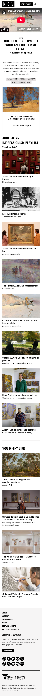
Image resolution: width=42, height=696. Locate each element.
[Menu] (39, 4)
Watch (21, 38)
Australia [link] (23, 79)
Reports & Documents (10, 629)
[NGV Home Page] (8, 4)
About (4, 613)
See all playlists (9, 147)
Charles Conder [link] (12, 79)
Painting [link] (14, 82)
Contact (5, 616)
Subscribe (8, 650)
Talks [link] (29, 82)
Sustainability (8, 619)
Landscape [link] (31, 79)
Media (4, 623)
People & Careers (9, 626)
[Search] (35, 4)
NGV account (17, 645)
